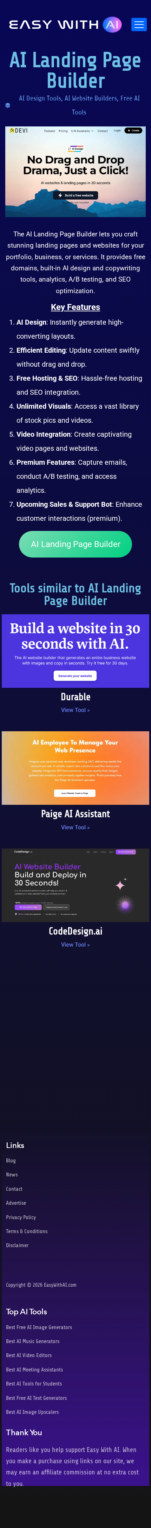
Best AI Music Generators (32, 1341)
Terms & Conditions (26, 1231)
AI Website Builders (91, 98)
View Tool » (75, 710)
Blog (11, 1160)
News (12, 1174)
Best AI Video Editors (29, 1355)
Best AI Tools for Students (34, 1384)
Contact (14, 1189)
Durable (76, 697)
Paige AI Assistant (75, 814)
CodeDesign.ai (76, 931)
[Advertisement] (75, 1037)
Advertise (16, 1203)
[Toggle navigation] (139, 24)
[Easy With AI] (65, 23)
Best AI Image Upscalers (32, 1412)
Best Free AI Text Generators (36, 1398)
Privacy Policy (21, 1217)
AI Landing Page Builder (75, 544)
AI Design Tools (40, 98)
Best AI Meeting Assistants (34, 1370)
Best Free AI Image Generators (39, 1327)
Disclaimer (17, 1245)
